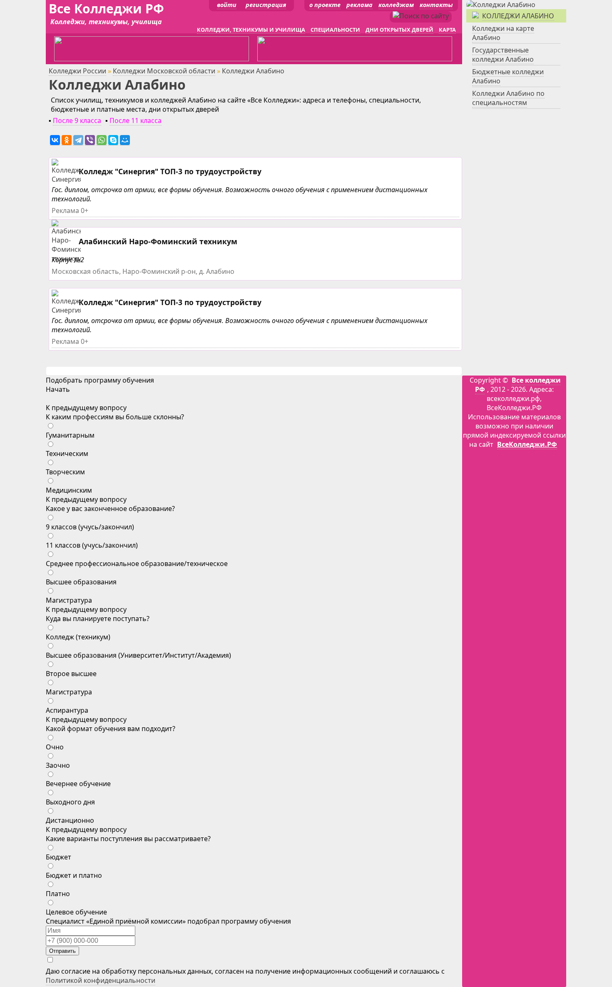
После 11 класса (135, 120)
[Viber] (90, 140)
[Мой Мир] (125, 140)
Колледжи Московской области (164, 70)
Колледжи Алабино (518, 15)
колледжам (396, 5)
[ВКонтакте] (55, 140)
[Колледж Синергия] (67, 179)
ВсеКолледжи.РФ (527, 444)
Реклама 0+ (70, 210)
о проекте (325, 5)
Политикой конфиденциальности (100, 980)
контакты (436, 5)
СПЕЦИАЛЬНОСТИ (335, 29)
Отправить (62, 951)
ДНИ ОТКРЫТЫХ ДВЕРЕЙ (399, 29)
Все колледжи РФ (518, 385)
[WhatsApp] (102, 140)
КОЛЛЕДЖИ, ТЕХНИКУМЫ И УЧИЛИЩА (251, 29)
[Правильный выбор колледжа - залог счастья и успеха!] (500, 4)
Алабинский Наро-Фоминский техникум (158, 241)
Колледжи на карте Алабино (503, 33)
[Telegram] (78, 140)
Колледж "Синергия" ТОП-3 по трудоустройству (170, 171)
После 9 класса (77, 120)
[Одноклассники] (67, 140)
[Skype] (113, 140)
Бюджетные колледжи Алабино (508, 76)
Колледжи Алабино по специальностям (508, 98)
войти (226, 5)
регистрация (266, 5)
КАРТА (447, 29)
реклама (359, 5)
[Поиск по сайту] (421, 15)
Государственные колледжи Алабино (503, 54)
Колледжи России (77, 70)
